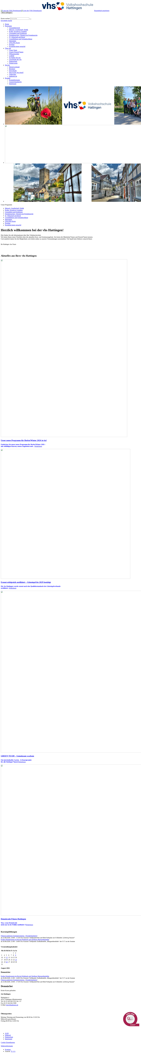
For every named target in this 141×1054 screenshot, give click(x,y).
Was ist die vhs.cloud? (16, 72)
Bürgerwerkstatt (14, 67)
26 (7, 962)
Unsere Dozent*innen (16, 52)
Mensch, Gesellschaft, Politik (18, 30)
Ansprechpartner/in (15, 82)
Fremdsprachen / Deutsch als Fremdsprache (23, 35)
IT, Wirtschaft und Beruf (17, 37)
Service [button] (7, 65)
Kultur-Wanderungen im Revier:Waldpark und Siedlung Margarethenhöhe (25, 939)
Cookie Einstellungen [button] (8, 1042)
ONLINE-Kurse (14, 43)
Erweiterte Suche (6, 20)
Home (7, 24)
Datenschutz (13, 61)
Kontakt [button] (7, 78)
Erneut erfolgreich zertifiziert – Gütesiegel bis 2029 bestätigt (26, 582)
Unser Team (13, 50)
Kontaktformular (14, 80)
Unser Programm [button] (6, 205)
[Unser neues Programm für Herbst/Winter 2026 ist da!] (64, 436)
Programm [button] (8, 26)
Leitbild (11, 56)
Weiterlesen (38, 446)
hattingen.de (13, 76)
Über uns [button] (8, 48)
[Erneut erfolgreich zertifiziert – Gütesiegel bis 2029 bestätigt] (65, 578)
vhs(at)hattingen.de (12, 1005)
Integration (12, 41)
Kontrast (8, 1049)
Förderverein (13, 63)
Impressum (12, 84)
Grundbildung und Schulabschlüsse (20, 39)
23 (16, 960)
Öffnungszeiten (14, 54)
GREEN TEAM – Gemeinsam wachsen (17, 756)
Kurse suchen (5, 18)
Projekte (11, 44)
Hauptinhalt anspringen (101, 10)
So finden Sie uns (15, 57)
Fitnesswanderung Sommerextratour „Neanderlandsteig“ (19, 936)
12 (7, 957)
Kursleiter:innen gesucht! (17, 46)
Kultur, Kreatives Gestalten (18, 31)
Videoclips (12, 74)
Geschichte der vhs (15, 59)
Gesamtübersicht (14, 28)
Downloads (13, 71)
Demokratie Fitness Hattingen (13, 919)
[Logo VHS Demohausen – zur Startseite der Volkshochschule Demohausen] (47, 10)
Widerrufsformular (7, 1046)
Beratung (12, 69)
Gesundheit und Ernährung (18, 33)
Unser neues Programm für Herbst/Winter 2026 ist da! (24, 440)
